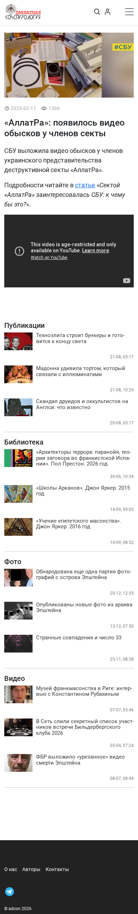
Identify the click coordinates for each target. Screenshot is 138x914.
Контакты (57, 869)
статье (85, 185)
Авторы (31, 869)
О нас (10, 869)
